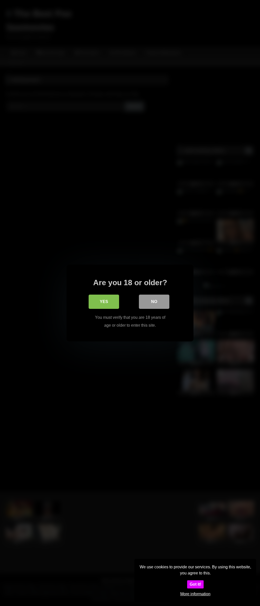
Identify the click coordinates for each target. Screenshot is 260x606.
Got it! (195, 584)
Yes (104, 301)
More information (195, 594)
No (154, 301)
